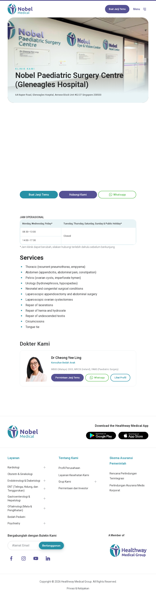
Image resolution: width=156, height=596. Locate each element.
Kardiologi (13, 467)
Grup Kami (65, 481)
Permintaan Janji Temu (67, 377)
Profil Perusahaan (69, 467)
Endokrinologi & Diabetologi (24, 480)
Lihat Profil (120, 377)
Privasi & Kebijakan (78, 588)
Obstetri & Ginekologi (20, 474)
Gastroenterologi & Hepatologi (19, 498)
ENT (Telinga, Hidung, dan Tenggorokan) (23, 488)
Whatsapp (119, 194)
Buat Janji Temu (117, 9)
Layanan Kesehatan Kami (74, 475)
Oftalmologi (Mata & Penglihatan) (20, 508)
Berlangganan (51, 545)
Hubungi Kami (78, 194)
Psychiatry (14, 523)
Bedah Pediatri (16, 516)
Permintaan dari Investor (73, 488)
